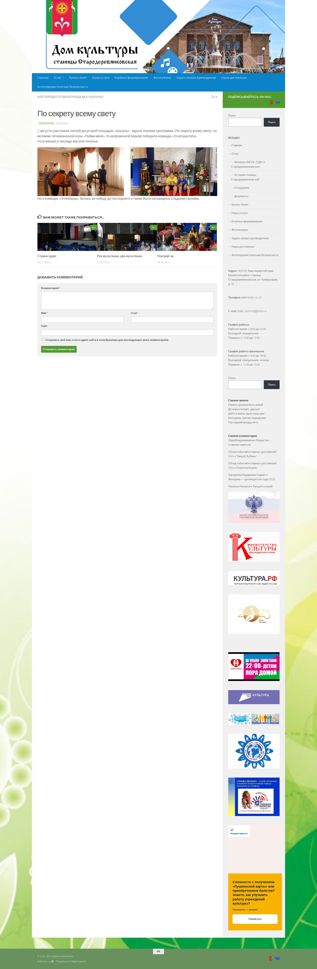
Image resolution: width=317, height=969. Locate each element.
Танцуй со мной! (263, 486)
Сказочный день (246, 467)
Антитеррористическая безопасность (62, 87)
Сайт (44, 326)
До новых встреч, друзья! (244, 409)
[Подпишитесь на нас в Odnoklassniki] (271, 102)
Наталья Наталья (239, 486)
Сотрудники (241, 187)
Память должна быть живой (245, 404)
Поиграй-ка (165, 256)
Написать (255, 919)
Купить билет (78, 77)
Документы (241, 196)
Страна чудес (47, 256)
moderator (46, 123)
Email (135, 313)
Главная (43, 77)
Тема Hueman (78, 961)
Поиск (232, 115)
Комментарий (50, 288)
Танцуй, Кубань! (246, 456)
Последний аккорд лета (243, 422)
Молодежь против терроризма (247, 418)
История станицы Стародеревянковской (245, 177)
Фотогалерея (162, 77)
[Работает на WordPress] (52, 961)
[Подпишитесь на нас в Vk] (277, 102)
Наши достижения (233, 77)
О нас (57, 77)
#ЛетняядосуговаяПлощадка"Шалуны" (70, 97)
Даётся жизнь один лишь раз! (246, 413)
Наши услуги (101, 77)
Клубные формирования (131, 77)
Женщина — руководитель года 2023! (251, 479)
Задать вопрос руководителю (196, 77)
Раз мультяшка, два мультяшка (119, 256)
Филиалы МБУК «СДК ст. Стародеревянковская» (248, 164)
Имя (44, 313)
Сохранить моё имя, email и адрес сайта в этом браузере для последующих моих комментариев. (107, 339)
